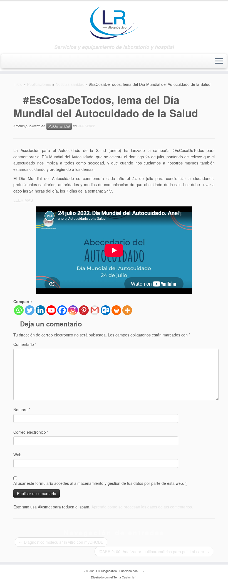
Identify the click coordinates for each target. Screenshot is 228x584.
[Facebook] (62, 310)
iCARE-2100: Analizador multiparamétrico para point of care (154, 551)
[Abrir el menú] (219, 61)
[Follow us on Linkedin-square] (31, 62)
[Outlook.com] (105, 310)
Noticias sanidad (70, 84)
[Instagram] (73, 310)
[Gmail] (95, 310)
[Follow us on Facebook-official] (11, 62)
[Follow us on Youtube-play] (21, 62)
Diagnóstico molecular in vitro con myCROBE (61, 542)
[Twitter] (29, 310)
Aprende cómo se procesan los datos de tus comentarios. (142, 507)
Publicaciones (39, 84)
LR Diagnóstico (106, 570)
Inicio (18, 84)
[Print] (116, 310)
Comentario (24, 344)
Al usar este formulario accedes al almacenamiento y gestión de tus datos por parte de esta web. (100, 483)
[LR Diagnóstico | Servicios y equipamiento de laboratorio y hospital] (114, 22)
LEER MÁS (23, 200)
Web (17, 454)
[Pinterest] (84, 310)
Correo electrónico (30, 432)
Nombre (21, 409)
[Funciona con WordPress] (140, 569)
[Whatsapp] (19, 310)
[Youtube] (51, 310)
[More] (127, 310)
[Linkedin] (40, 310)
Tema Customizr (124, 577)
